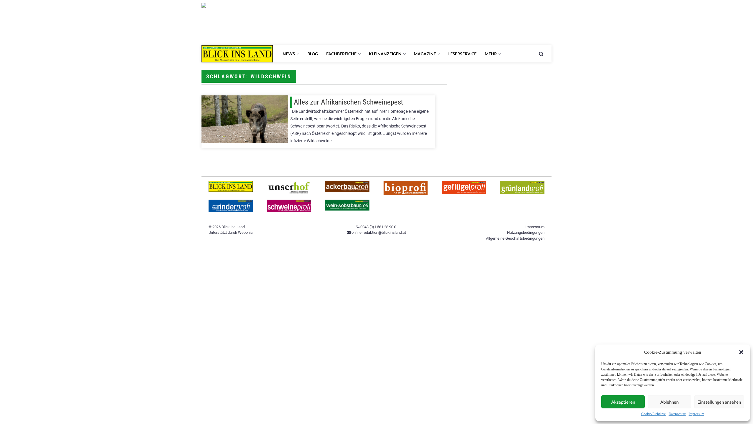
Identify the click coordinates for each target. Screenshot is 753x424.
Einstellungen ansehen (719, 402)
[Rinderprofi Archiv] (231, 211)
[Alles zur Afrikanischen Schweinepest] (244, 119)
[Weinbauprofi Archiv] (347, 209)
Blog (312, 53)
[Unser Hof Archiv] (289, 193)
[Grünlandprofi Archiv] (522, 193)
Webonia (245, 232)
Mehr (491, 53)
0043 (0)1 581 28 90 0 (377, 227)
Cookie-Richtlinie (653, 414)
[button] (741, 352)
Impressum (696, 414)
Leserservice (462, 53)
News (289, 53)
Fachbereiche (341, 53)
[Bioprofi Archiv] (406, 194)
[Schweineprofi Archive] (289, 211)
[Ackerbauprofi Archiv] (347, 191)
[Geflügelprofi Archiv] (464, 193)
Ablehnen (669, 402)
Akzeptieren (623, 402)
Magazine (425, 53)
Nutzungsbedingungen (525, 232)
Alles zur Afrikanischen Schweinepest (348, 102)
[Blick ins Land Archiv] (231, 190)
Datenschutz (677, 414)
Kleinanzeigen (385, 53)
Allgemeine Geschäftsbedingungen (515, 238)
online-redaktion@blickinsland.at (378, 232)
